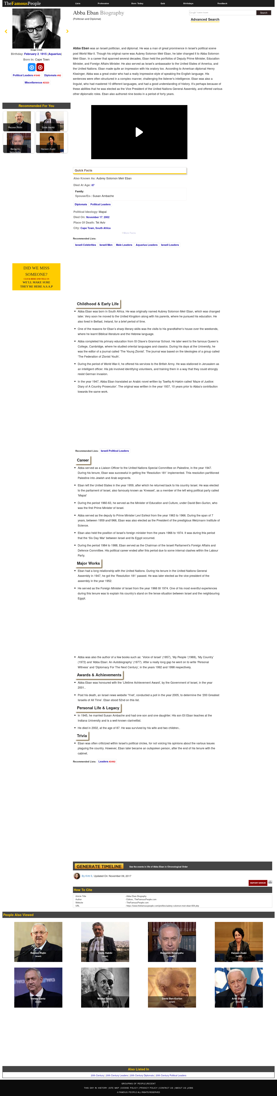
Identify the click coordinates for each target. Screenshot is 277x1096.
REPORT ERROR (258, 882)
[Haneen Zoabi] (52, 142)
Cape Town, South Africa (95, 228)
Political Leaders (23, 75)
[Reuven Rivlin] (19, 121)
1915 (43, 54)
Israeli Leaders (170, 245)
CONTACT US (166, 1087)
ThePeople (22, 3)
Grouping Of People (134, 1083)
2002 (106, 217)
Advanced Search (205, 19)
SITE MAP (114, 1087)
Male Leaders (124, 245)
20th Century (97, 1075)
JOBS (190, 1087)
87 (93, 185)
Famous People (128, 1092)
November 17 (94, 217)
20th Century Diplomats (142, 1075)
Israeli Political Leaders (115, 451)
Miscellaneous (33, 82)
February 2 (31, 54)
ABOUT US (181, 1087)
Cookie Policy (130, 1087)
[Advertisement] (131, 34)
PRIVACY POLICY (149, 1087)
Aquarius (54, 54)
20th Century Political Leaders (171, 1075)
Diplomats (50, 75)
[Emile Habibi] (52, 121)
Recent (151, 1083)
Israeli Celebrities (85, 245)
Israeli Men (106, 245)
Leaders (103, 761)
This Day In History (96, 1087)
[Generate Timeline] (99, 866)
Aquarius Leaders (147, 245)
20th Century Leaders (117, 1075)
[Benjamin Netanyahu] (19, 142)
